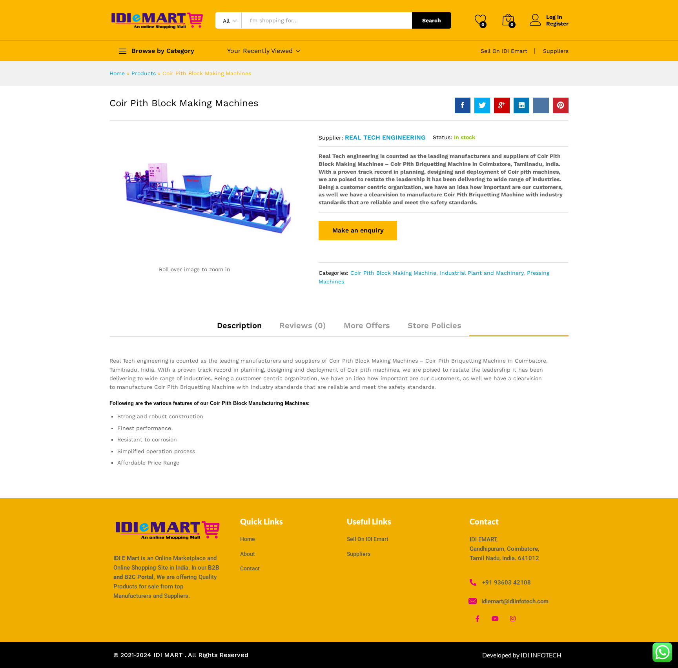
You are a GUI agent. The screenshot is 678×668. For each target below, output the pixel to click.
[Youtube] (495, 618)
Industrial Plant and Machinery (481, 273)
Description (239, 325)
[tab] (239, 328)
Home (117, 73)
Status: (442, 137)
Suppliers (556, 51)
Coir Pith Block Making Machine (393, 273)
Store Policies (434, 325)
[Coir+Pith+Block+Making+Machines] (482, 105)
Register (557, 23)
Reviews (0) (302, 325)
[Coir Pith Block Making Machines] (462, 105)
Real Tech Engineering (385, 137)
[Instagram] (513, 618)
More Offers (367, 325)
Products (143, 73)
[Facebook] (477, 618)
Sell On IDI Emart (504, 51)
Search (431, 20)
